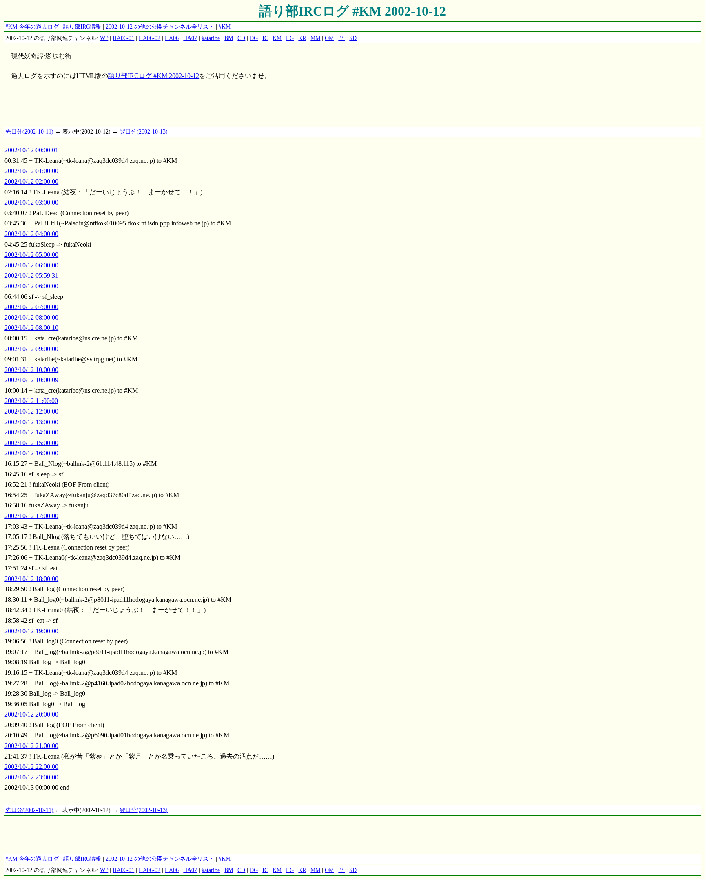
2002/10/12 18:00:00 (31, 578)
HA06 (172, 38)
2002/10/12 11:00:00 (31, 400)
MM (315, 38)
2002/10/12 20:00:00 (31, 714)
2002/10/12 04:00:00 (31, 233)
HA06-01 (123, 38)
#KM (225, 26)
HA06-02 (149, 38)
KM (277, 38)
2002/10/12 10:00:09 (31, 379)
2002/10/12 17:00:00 (31, 515)
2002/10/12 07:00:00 (31, 306)
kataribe (211, 38)
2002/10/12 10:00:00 (31, 369)
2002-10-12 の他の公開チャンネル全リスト (160, 26)
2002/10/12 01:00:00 (31, 170)
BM (228, 38)
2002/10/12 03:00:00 (31, 202)
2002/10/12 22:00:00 (31, 766)
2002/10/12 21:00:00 (31, 745)
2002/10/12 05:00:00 (31, 254)
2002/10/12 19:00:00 (31, 631)
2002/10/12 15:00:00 (31, 442)
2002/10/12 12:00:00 (31, 411)
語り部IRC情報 (82, 26)
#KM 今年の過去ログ (32, 26)
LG (290, 38)
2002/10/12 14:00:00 (31, 432)
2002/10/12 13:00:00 (31, 421)
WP (104, 38)
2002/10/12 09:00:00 (31, 348)
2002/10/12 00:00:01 (31, 150)
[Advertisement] (151, 107)
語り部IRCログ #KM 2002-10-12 (352, 11)
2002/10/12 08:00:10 (31, 327)
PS (341, 38)
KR (302, 38)
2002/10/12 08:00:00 (31, 317)
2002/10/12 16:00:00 (31, 453)
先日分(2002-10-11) (29, 131)
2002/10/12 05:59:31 (31, 275)
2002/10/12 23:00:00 (31, 777)
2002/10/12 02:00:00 (31, 181)
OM (329, 38)
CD (241, 38)
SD (353, 38)
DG (254, 38)
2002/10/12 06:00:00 (31, 265)
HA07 (190, 38)
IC (265, 38)
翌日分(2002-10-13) (144, 131)
